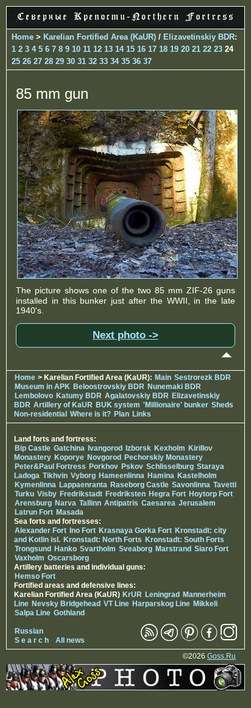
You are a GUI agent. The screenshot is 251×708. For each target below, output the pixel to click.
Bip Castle (33, 448)
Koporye (69, 457)
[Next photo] (127, 276)
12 (97, 49)
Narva (65, 503)
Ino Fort (82, 530)
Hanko (65, 549)
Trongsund (33, 549)
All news (70, 640)
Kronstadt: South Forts (184, 539)
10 (76, 49)
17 (152, 49)
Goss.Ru (221, 656)
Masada (69, 512)
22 (207, 49)
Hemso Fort (35, 576)
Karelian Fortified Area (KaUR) (99, 36)
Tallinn (90, 503)
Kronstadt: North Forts (103, 539)
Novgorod (104, 457)
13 (108, 49)
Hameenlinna (121, 475)
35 (125, 61)
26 (27, 61)
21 (196, 49)
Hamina (160, 475)
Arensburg (33, 503)
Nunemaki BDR (174, 386)
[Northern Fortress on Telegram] (169, 638)
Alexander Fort (40, 530)
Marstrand (173, 549)
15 (130, 49)
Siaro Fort (211, 549)
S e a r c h (32, 640)
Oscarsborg (68, 558)
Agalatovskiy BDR (137, 396)
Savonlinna (191, 485)
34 (114, 61)
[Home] (125, 22)
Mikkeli (205, 603)
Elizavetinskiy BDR (199, 36)
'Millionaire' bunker (175, 405)
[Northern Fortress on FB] (209, 638)
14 (119, 49)
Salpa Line (33, 613)
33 (103, 61)
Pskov (132, 466)
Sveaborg (135, 549)
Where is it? (90, 414)
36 (136, 61)
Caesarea (158, 503)
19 (174, 49)
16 (141, 49)
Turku (24, 494)
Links (141, 414)
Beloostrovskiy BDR (108, 386)
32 (92, 61)
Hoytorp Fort (211, 494)
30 (70, 61)
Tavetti (224, 485)
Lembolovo (34, 396)
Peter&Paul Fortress (50, 466)
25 (16, 61)
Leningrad (162, 594)
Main (163, 377)
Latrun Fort (34, 512)
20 (185, 49)
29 (59, 61)
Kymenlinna (35, 485)
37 (147, 61)
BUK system (118, 405)
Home (23, 36)
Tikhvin (55, 475)
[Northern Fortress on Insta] (229, 638)
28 (48, 61)
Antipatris (121, 503)
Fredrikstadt (81, 494)
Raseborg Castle (139, 485)
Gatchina (69, 448)
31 (81, 61)
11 (87, 49)
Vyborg (83, 475)
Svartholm (98, 549)
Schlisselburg (170, 466)
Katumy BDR (79, 396)
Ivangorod (105, 448)
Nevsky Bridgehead (66, 603)
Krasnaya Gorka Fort (135, 530)
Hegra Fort (167, 494)
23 (218, 49)
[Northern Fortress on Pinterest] (189, 638)
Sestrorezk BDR (202, 377)
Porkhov (103, 466)
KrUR (132, 594)
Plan (121, 414)
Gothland (69, 613)
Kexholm (169, 448)
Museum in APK (43, 386)
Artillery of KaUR (63, 405)
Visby (47, 494)
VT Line (116, 603)
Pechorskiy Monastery (163, 457)
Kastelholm (197, 475)
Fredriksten (125, 494)
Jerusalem (197, 503)
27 (38, 61)
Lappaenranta (83, 485)
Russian (29, 631)
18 (163, 49)
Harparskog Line (161, 603)
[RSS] (149, 638)
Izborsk (138, 448)
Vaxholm (29, 558)
